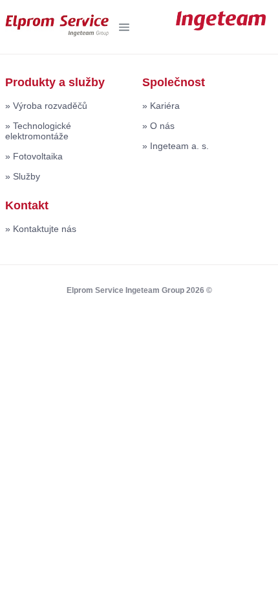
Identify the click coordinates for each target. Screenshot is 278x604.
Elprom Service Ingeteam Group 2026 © (139, 290)
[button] (124, 27)
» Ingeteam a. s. (175, 146)
